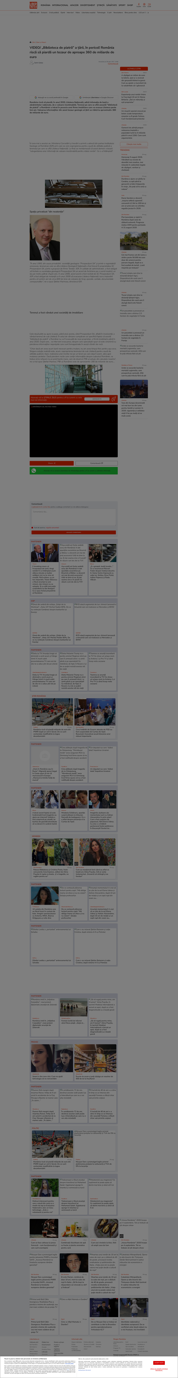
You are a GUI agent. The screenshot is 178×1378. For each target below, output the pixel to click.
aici (68, 1369)
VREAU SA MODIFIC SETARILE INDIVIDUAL (159, 1369)
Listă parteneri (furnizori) (84, 1370)
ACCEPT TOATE (159, 1363)
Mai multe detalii (69, 1363)
